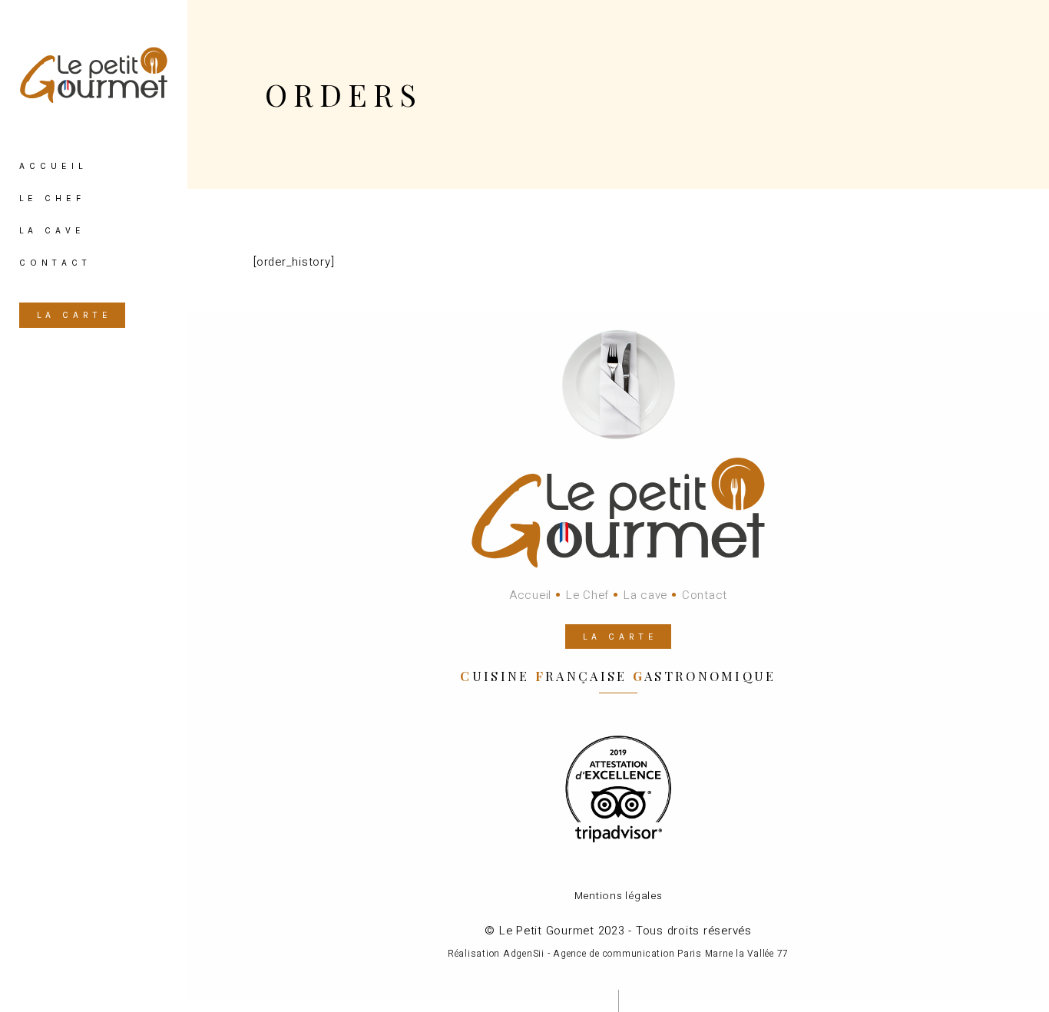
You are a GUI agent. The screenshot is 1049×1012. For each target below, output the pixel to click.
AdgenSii (523, 954)
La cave (645, 595)
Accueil (530, 595)
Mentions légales (618, 896)
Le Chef (587, 595)
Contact (704, 595)
